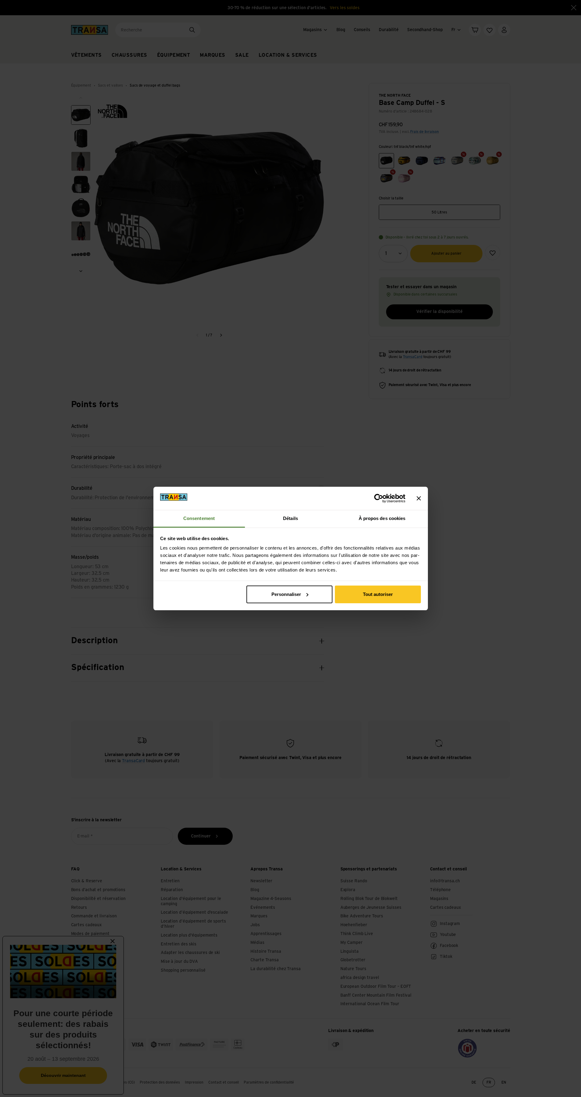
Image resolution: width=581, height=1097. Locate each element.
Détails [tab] (290, 518)
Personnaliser (286, 594)
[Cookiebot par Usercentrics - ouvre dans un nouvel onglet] (378, 498)
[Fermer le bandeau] (419, 498)
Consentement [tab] (199, 518)
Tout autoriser (378, 594)
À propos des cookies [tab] (382, 518)
